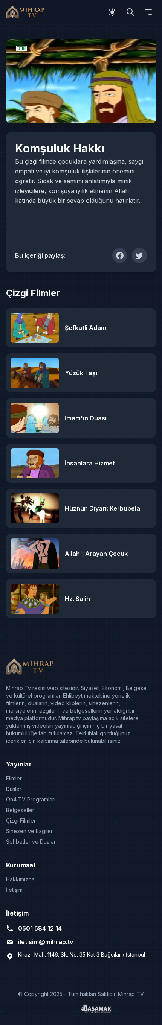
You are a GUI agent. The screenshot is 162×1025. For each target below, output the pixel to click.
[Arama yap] (130, 12)
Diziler (13, 789)
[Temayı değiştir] (112, 12)
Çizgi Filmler (21, 820)
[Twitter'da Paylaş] (139, 255)
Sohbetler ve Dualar (31, 841)
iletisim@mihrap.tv (45, 942)
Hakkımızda (20, 879)
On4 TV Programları (30, 799)
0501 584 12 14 (40, 928)
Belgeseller (20, 810)
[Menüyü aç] (148, 12)
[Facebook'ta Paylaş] (119, 255)
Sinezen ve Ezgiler (29, 831)
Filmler (14, 778)
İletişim (14, 890)
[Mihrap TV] (26, 12)
